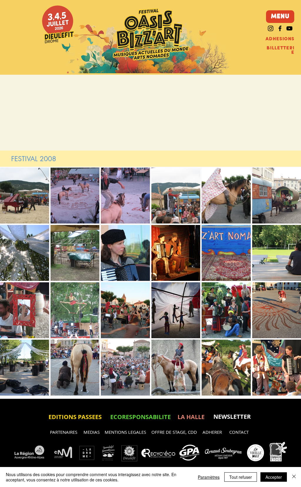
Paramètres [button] (209, 477)
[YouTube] (289, 28)
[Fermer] (293, 477)
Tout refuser (240, 477)
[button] (24, 196)
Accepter (273, 477)
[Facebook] (280, 28)
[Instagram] (270, 28)
